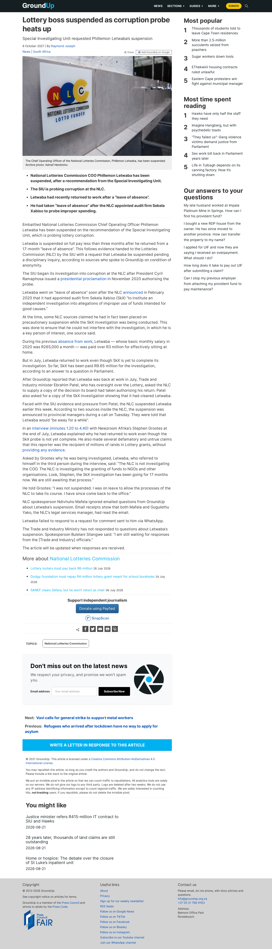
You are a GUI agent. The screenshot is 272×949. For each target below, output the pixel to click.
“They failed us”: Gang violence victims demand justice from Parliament (216, 142)
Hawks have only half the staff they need (216, 116)
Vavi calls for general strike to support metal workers (84, 718)
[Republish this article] (115, 630)
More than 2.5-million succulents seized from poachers (210, 45)
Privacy (105, 896)
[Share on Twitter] (93, 630)
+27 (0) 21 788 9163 (191, 902)
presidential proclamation (84, 279)
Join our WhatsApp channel (118, 942)
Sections (176, 6)
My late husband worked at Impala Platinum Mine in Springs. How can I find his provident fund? (212, 210)
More (214, 6)
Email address (40, 691)
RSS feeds (107, 906)
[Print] (108, 630)
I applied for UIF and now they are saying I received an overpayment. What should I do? (211, 252)
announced (133, 292)
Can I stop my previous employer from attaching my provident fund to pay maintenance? (213, 283)
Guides (196, 6)
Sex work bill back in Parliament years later (217, 155)
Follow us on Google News (117, 911)
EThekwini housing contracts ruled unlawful (215, 69)
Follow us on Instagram (115, 932)
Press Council (70, 902)
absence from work (75, 341)
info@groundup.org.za (192, 898)
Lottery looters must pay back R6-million (61, 568)
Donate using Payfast (97, 608)
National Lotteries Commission (85, 558)
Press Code (60, 906)
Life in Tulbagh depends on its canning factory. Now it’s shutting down (216, 170)
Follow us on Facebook (115, 921)
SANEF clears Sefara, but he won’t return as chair (67, 590)
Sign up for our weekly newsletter (122, 901)
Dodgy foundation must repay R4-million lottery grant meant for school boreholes (92, 576)
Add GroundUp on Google (155, 52)
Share (130, 52)
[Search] (246, 6)
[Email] (100, 630)
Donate (234, 5)
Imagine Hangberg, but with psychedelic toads (214, 127)
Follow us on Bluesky (113, 927)
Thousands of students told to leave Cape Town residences (216, 30)
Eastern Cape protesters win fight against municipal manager (217, 81)
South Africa (41, 51)
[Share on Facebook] (86, 630)
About (104, 890)
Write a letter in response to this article (97, 745)
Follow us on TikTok (112, 916)
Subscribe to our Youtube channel (122, 937)
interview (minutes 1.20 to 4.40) (60, 428)
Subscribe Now (114, 691)
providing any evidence (44, 450)
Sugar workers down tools (213, 56)
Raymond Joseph (63, 46)
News (158, 6)
